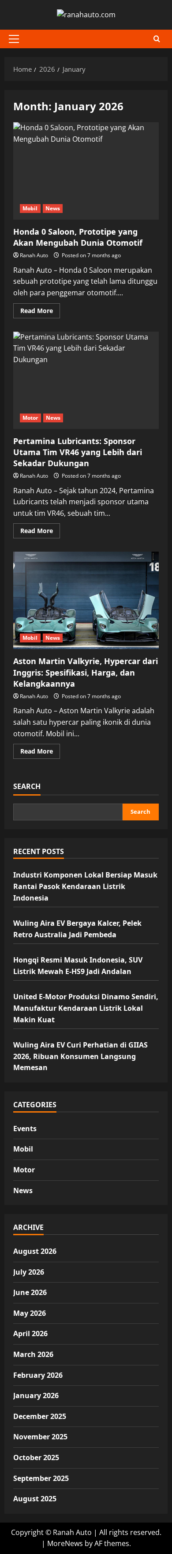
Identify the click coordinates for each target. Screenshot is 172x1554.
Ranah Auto (34, 255)
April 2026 (30, 1333)
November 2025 (40, 1437)
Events (25, 1128)
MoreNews (65, 1543)
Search (27, 786)
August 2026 (34, 1251)
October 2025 (36, 1457)
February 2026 (38, 1375)
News (52, 208)
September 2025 (41, 1478)
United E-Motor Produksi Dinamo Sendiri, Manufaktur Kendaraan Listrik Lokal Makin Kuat (85, 1008)
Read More (40, 312)
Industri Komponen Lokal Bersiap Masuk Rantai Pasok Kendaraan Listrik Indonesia (85, 886)
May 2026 (29, 1313)
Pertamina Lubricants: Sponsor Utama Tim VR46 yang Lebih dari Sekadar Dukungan (86, 380)
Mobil (30, 208)
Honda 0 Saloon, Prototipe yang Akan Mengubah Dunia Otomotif (86, 171)
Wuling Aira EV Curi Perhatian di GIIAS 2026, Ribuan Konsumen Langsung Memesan (80, 1056)
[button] (13, 39)
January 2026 (36, 1395)
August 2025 (34, 1499)
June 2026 (30, 1292)
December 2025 (39, 1416)
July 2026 (28, 1272)
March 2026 (33, 1354)
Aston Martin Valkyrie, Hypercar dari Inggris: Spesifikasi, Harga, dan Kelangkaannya (86, 600)
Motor (30, 417)
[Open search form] (156, 38)
